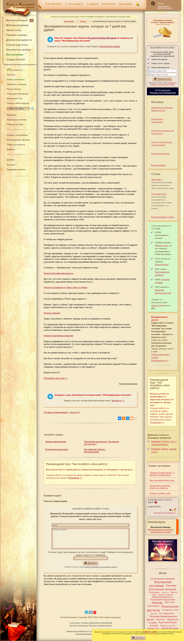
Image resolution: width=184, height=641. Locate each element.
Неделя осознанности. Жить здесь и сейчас (65, 287)
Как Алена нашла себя (160, 154)
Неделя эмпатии (52, 313)
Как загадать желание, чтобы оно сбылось (160, 486)
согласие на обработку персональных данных (100, 567)
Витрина (11, 149)
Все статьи (73, 625)
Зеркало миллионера (55, 441)
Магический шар (14, 98)
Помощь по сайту (15, 124)
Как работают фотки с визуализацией (95, 450)
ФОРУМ (10, 160)
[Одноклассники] (123, 418)
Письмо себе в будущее (18, 103)
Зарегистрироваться (165, 8)
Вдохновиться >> (159, 360)
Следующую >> (170, 513)
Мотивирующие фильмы (18, 140)
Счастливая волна (158, 194)
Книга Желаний (106, 623)
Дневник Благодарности (19, 40)
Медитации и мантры (17, 119)
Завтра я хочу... (14, 30)
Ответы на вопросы (16, 144)
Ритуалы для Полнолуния (163, 92)
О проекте (93, 4)
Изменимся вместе (105, 625)
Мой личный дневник (17, 25)
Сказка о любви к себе (160, 493)
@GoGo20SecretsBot (109, 46)
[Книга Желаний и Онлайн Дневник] (19, 9)
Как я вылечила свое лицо (162, 480)
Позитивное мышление (56, 449)
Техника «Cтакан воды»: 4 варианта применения (162, 473)
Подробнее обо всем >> (56, 378)
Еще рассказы (158, 165)
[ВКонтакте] (119, 418)
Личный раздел (94, 623)
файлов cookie (150, 631)
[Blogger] (131, 418)
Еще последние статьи (162, 217)
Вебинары (11, 115)
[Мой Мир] (127, 418)
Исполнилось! (16, 70)
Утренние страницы (16, 35)
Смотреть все (159, 513)
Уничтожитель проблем (18, 50)
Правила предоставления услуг (77, 631)
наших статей (158, 305)
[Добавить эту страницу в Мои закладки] (137, 4)
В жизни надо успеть (17, 45)
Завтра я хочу (162, 245)
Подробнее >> (75, 478)
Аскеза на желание (16, 79)
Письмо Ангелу (14, 89)
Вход (161, 3)
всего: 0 (75, 412)
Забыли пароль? (164, 6)
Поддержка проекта (16, 169)
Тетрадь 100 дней (15, 59)
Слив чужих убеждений (17, 94)
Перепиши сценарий (16, 84)
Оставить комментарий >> (57, 412)
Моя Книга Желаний (16, 20)
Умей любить (156, 180)
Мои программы (14, 54)
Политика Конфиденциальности (86, 634)
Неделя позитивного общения (58, 335)
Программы (125, 4)
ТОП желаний (53, 4)
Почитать (11, 75)
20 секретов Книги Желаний (101, 38)
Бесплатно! (108, 4)
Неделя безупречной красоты (58, 273)
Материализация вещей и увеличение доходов (160, 530)
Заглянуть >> (117, 400)
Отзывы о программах (17, 135)
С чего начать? (74, 4)
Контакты (11, 165)
